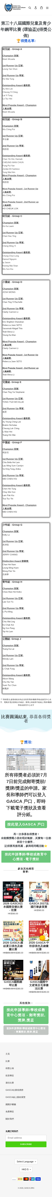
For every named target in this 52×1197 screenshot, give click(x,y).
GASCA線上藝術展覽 (15, 1097)
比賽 (8, 1061)
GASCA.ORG (29, 1188)
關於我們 (10, 1119)
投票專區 (10, 1075)
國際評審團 (11, 1104)
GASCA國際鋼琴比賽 (13, 983)
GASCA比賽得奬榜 (14, 1090)
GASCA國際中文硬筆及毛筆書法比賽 (39, 985)
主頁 (8, 1054)
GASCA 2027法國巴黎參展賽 (39, 905)
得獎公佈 (10, 1068)
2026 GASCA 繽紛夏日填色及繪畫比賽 (13, 946)
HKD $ (25, 1169)
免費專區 (10, 1111)
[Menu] (47, 8)
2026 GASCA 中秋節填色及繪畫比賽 (39, 946)
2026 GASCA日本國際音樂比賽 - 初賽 (13, 907)
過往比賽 (10, 1083)
